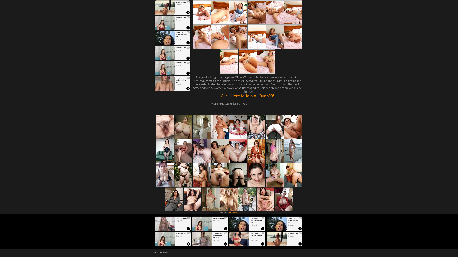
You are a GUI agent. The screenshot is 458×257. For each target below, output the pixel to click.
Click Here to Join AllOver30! (247, 95)
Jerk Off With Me (182, 218)
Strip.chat (179, 5)
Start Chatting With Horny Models (218, 236)
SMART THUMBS (233, 212)
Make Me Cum (181, 2)
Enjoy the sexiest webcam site (182, 35)
